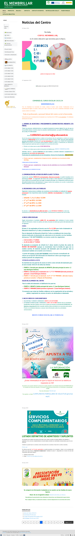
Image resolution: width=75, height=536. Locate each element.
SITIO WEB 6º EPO (9, 81)
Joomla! (4, 532)
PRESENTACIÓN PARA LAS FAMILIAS (57, 495)
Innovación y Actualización (10, 54)
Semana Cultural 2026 (10, 91)
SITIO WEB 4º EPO (9, 76)
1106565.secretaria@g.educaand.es (35, 456)
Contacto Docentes (38, 10)
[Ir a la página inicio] (23, 522)
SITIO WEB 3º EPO (9, 73)
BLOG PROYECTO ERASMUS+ (8, 85)
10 (56, 522)
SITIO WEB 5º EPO (9, 79)
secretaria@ (47, 134)
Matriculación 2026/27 (52, 10)
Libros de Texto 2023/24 (30, 513)
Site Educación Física (9, 52)
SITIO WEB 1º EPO (9, 68)
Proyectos (11, 10)
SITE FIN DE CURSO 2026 (10, 94)
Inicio (4, 10)
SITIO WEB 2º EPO (9, 71)
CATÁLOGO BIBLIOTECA (9, 14)
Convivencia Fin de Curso (30, 514)
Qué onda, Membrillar (10, 97)
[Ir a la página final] (62, 522)
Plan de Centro (8, 49)
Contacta (27, 10)
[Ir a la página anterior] (26, 522)
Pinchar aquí (24, 447)
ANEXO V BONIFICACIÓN (62, 149)
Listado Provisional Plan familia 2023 (33, 516)
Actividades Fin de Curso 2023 (31, 518)
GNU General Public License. (25, 532)
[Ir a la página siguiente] (59, 522)
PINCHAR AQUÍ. (52, 391)
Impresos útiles (6, 27)
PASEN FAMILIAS (65, 10)
